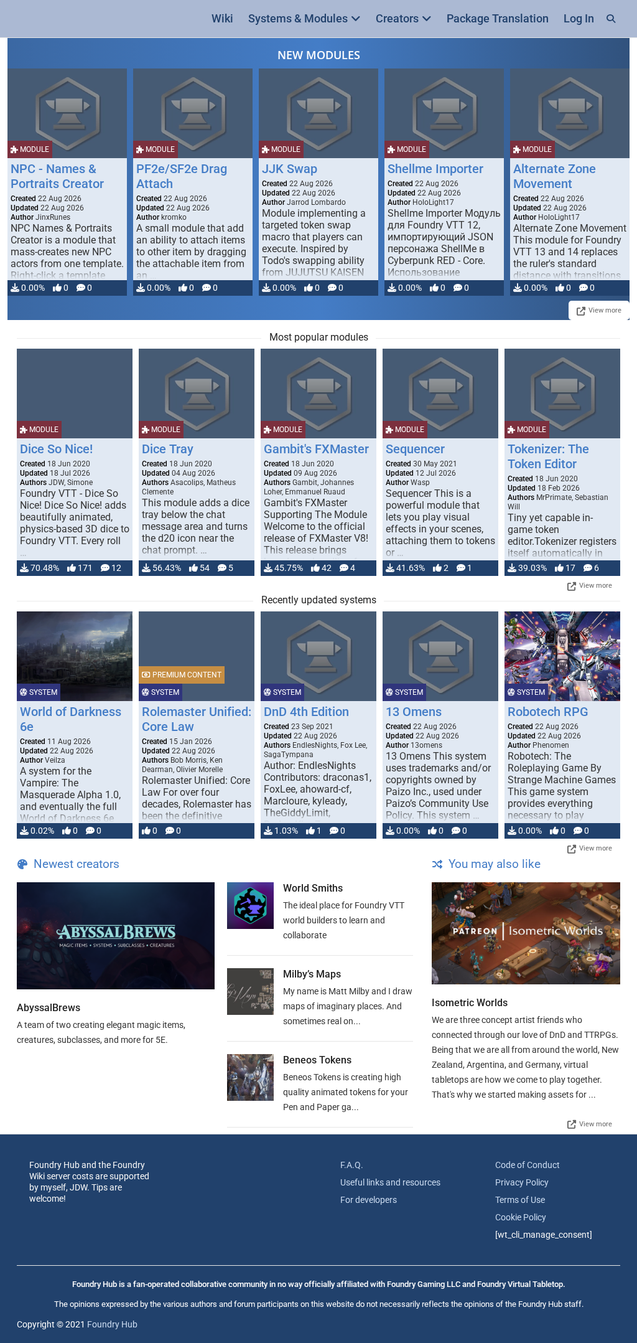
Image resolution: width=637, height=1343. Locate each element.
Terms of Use (520, 1200)
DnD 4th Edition (306, 711)
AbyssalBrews (48, 1008)
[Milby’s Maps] (250, 991)
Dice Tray (167, 448)
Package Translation (498, 18)
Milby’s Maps (312, 974)
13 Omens (414, 711)
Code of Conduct (527, 1165)
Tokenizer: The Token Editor (548, 456)
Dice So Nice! (56, 448)
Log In (579, 18)
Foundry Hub (112, 1324)
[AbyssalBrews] (116, 935)
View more (604, 310)
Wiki (222, 18)
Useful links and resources (390, 1182)
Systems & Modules (298, 18)
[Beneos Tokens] (250, 1077)
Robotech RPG (548, 711)
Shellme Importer (435, 168)
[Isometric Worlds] (526, 933)
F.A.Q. (351, 1165)
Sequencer (415, 448)
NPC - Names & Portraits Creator (57, 176)
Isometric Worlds (470, 1003)
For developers (368, 1200)
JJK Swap (289, 168)
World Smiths (313, 888)
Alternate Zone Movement (554, 176)
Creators (397, 18)
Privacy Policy (522, 1182)
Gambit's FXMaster (316, 448)
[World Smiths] (250, 905)
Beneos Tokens (317, 1060)
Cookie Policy (520, 1217)
